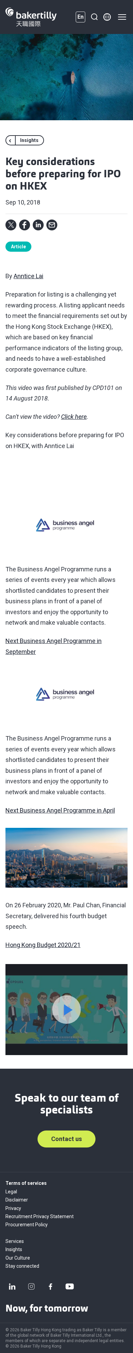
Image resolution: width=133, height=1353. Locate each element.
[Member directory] (107, 17)
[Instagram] (31, 1286)
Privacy (13, 1208)
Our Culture (17, 1258)
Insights (13, 1249)
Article (18, 246)
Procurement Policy (26, 1224)
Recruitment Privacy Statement (39, 1216)
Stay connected (22, 1266)
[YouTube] (69, 1286)
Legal (11, 1191)
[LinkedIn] (12, 1286)
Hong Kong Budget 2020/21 (42, 944)
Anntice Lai (28, 276)
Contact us (66, 1138)
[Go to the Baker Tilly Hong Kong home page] (31, 17)
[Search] (94, 17)
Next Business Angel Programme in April (60, 810)
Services (14, 1241)
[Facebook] (50, 1286)
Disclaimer (16, 1200)
